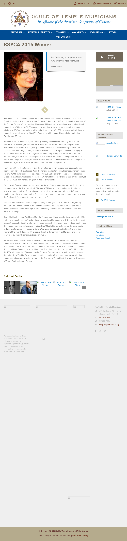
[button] (109, 174)
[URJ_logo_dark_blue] (79, 497)
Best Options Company (80, 536)
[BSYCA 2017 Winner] (61, 282)
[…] (26, 351)
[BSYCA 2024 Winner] (28, 282)
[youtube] (14, 3)
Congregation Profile (104, 216)
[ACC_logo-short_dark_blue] (51, 306)
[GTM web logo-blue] (17, 306)
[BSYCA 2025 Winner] (12, 282)
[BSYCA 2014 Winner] (77, 282)
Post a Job (100, 232)
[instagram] (9, 3)
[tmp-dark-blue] (49, 338)
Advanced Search (103, 238)
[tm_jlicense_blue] (79, 306)
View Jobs (100, 235)
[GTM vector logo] (63, 11)
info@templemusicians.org (109, 324)
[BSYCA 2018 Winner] (45, 282)
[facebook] (5, 3)
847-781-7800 (104, 317)
